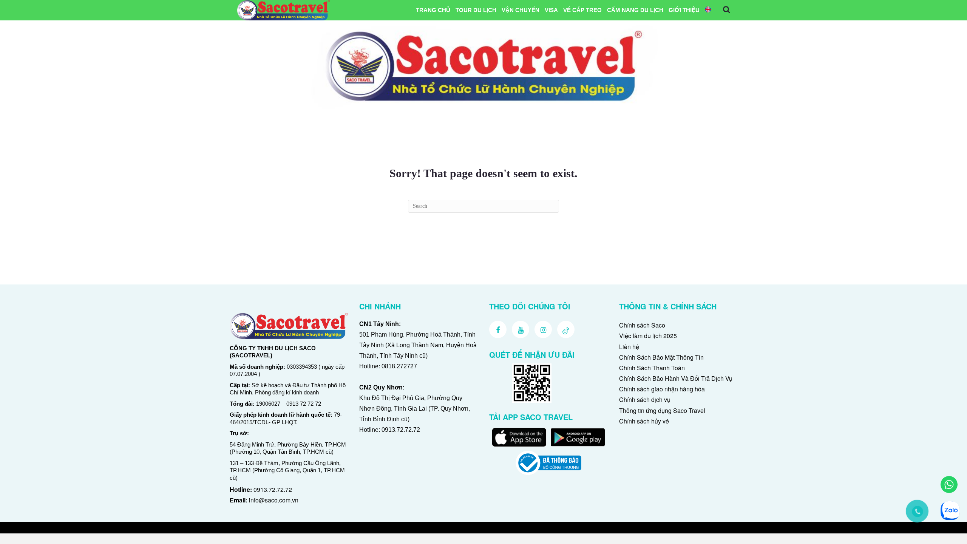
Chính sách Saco (642, 325)
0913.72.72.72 (272, 489)
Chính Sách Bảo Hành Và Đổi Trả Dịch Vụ (675, 378)
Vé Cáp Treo (582, 10)
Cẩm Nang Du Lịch (635, 10)
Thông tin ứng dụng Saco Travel (662, 410)
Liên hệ (629, 346)
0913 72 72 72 (303, 403)
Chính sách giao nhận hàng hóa (662, 389)
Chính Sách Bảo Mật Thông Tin (661, 357)
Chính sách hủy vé (644, 421)
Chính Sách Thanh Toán (652, 367)
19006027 (268, 403)
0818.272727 (399, 366)
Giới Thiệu (684, 10)
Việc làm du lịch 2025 (648, 335)
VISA (551, 10)
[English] (708, 10)
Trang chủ (433, 10)
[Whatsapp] (949, 484)
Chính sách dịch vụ (644, 399)
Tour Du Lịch (476, 10)
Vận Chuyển (520, 10)
